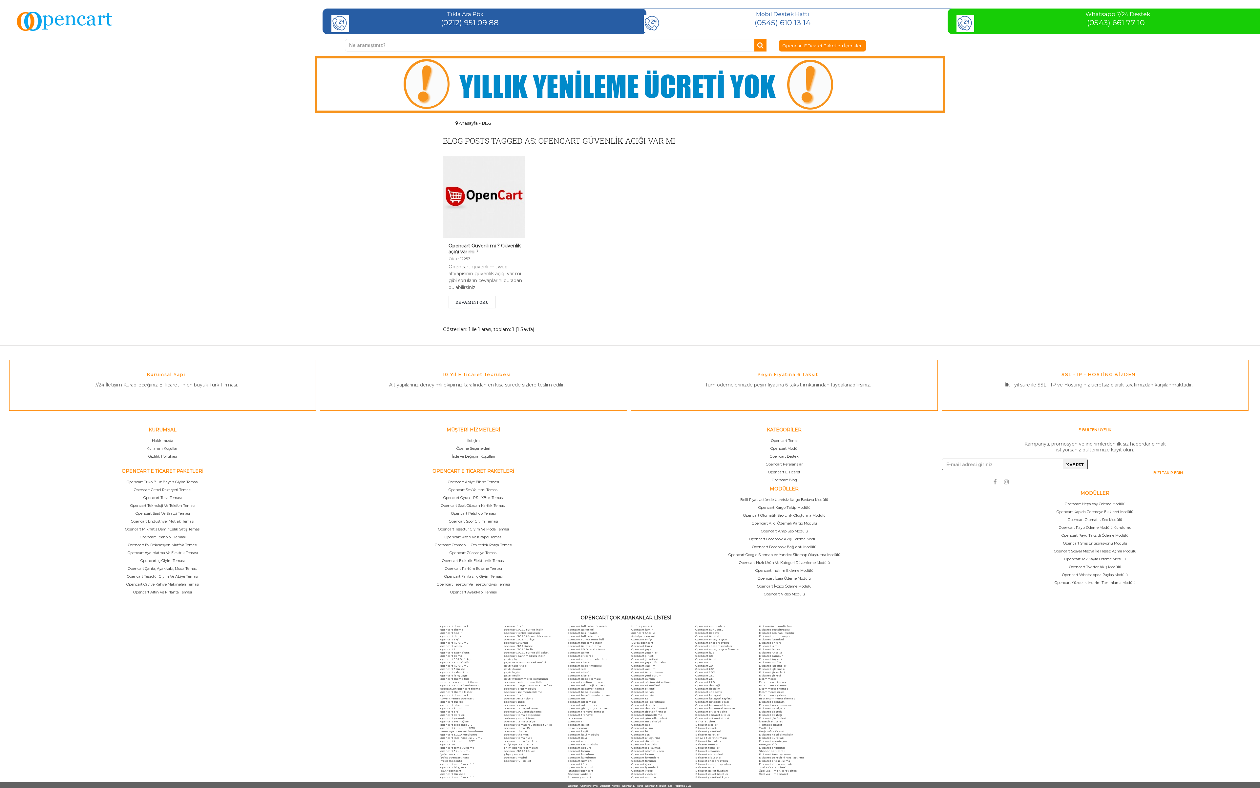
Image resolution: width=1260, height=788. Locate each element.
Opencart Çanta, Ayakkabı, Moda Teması (163, 568)
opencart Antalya (643, 632)
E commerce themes (773, 688)
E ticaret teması (706, 744)
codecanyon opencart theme (460, 688)
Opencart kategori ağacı (712, 701)
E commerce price (771, 692)
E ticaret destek (770, 711)
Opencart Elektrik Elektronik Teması (473, 560)
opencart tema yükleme (457, 747)
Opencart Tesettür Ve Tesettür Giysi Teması (473, 584)
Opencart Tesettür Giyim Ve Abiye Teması (162, 576)
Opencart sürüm (643, 678)
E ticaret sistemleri (709, 754)
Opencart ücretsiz (708, 636)
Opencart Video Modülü (784, 594)
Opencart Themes (610, 785)
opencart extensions (455, 652)
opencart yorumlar (453, 718)
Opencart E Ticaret (784, 472)
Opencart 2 (702, 662)
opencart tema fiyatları (520, 741)
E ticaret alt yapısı (708, 757)
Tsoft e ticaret (769, 728)
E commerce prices (772, 695)
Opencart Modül (784, 448)
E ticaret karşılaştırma (775, 754)
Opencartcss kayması (646, 747)
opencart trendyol (580, 714)
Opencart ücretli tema (647, 672)
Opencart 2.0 (704, 665)
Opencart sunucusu (709, 629)
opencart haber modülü (585, 665)
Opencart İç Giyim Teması (162, 560)
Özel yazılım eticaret (773, 774)
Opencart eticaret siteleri (713, 714)
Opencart (573, 785)
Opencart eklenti (643, 688)
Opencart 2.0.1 (704, 669)
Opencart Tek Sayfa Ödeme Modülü (1095, 559)
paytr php (511, 659)
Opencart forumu (643, 760)
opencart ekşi (449, 639)
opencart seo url (579, 747)
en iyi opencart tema (518, 744)
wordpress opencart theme (459, 682)
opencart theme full (454, 678)
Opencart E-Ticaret (632, 785)
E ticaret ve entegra (773, 741)
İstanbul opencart (580, 770)
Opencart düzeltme (645, 741)
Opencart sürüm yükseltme (651, 682)
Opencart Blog (784, 480)
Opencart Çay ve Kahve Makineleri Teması (162, 584)
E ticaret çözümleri (772, 718)
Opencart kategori (708, 695)
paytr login (512, 672)
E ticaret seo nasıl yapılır (776, 632)
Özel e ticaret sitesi (773, 767)
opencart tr (576, 721)
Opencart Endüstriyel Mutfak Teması (162, 521)
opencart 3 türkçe (452, 669)
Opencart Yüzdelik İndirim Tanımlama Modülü (1095, 582)
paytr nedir (512, 675)
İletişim (473, 440)
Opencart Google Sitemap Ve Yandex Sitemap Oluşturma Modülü (784, 554)
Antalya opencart (643, 636)
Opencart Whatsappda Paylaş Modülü (1095, 574)
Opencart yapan (642, 649)
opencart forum (579, 751)
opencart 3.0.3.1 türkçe (519, 639)
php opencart (513, 754)
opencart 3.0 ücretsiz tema (523, 711)
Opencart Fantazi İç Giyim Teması (473, 576)
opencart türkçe (451, 701)
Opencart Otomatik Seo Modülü (1095, 519)
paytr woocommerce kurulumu (526, 678)
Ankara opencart (579, 777)
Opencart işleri (641, 764)
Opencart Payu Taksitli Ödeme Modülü (1094, 535)
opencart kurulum (581, 754)
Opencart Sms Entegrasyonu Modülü (1095, 543)
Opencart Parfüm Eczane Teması (473, 568)
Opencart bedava (707, 632)
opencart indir (514, 626)
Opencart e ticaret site (711, 711)
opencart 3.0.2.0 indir (455, 662)
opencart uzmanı (580, 760)
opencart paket (578, 652)
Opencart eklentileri (645, 685)
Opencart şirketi (642, 655)
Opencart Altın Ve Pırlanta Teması (162, 592)
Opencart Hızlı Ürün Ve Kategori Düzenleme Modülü (784, 562)
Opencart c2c (704, 655)
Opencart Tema (784, 440)
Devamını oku (472, 302)
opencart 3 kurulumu (455, 751)
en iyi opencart (578, 728)
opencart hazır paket (583, 632)
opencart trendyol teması (586, 711)
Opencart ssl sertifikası (648, 701)
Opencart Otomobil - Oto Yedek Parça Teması (473, 545)
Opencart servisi (643, 695)
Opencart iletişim (707, 688)
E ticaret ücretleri (708, 734)
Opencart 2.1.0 (704, 675)
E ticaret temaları (708, 747)
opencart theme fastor (456, 692)
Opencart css (640, 734)
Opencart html (641, 731)
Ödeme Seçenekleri (473, 448)
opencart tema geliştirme (522, 714)
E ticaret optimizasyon (775, 636)
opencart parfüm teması (585, 682)
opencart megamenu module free (528, 685)
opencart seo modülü (583, 744)
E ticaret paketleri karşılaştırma (782, 757)
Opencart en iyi (642, 639)
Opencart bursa (642, 646)
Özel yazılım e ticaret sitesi (778, 770)
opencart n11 (576, 698)
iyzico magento (451, 760)
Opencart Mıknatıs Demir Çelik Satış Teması (162, 529)
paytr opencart (450, 770)
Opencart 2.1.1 (704, 678)
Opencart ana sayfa (708, 692)
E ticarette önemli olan (775, 626)
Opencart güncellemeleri (649, 718)
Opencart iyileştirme (646, 737)
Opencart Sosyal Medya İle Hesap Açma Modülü (1095, 551)
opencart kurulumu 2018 (457, 728)
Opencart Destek (784, 456)
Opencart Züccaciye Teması (473, 552)
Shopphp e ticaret (772, 751)
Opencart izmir (642, 629)
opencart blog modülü (456, 724)
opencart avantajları (454, 721)
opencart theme (451, 629)
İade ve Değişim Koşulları (473, 456)
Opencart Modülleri (655, 785)
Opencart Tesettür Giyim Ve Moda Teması (473, 529)
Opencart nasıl (641, 724)
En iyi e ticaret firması (711, 737)
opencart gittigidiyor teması (588, 708)
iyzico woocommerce (454, 754)
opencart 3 (447, 649)
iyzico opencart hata (454, 757)
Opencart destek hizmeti (649, 708)
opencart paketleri (581, 629)
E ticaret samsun (771, 655)
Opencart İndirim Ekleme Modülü (784, 570)
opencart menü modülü (457, 764)
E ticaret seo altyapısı (774, 629)
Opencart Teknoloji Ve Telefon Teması (162, 505)
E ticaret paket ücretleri (712, 774)
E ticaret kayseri (770, 659)
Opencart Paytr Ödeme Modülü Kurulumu (1095, 527)
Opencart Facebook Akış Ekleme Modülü (784, 539)
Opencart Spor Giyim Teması (473, 521)
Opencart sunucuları (710, 626)
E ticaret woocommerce (775, 705)
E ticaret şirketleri (772, 672)
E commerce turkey (772, 682)
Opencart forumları (645, 757)
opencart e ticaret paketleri (587, 659)
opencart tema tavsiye (520, 721)
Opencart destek (643, 705)
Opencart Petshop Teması (473, 513)
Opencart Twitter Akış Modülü (1095, 567)
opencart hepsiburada (584, 692)
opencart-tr (448, 744)
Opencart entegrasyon (711, 639)
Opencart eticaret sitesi (712, 718)
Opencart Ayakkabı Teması (473, 592)
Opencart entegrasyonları (713, 646)
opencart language (454, 675)
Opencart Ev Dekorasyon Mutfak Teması (162, 545)
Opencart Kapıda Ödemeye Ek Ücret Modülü (1095, 511)
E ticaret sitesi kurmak (775, 764)
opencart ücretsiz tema (584, 646)
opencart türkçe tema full (586, 639)
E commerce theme (773, 685)
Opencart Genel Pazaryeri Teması (162, 489)
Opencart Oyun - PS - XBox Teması (473, 497)
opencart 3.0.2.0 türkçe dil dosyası (527, 636)
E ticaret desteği (771, 714)
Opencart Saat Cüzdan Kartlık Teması (473, 505)
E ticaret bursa (769, 649)
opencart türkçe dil (454, 774)
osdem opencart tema (520, 718)
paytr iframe (513, 669)
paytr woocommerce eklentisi (525, 662)
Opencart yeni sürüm (646, 675)
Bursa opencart (642, 642)
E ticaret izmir (769, 646)
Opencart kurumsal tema (713, 705)
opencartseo (576, 741)
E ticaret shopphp (772, 747)
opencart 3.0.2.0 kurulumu (458, 734)
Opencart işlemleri (644, 767)
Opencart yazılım (643, 665)
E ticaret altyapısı (708, 751)
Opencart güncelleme (646, 714)
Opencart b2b (704, 652)
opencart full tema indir (585, 642)
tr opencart (576, 718)
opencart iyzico (451, 646)
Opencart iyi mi (642, 728)
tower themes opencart (457, 698)
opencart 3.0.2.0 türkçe (456, 659)
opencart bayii (578, 731)
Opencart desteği (707, 685)
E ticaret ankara (770, 642)
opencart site (577, 669)
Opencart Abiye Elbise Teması (473, 482)
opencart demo (451, 636)
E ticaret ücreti (706, 767)
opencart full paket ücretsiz (587, 626)
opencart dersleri (452, 714)
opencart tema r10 (517, 728)
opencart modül (515, 757)
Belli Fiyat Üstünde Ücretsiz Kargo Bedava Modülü (784, 499)
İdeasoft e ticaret (771, 721)
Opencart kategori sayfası (713, 698)
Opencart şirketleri (644, 659)
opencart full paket (517, 760)
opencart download (454, 626)
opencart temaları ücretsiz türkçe (528, 724)
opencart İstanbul (580, 767)
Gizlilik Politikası (162, 456)
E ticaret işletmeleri (773, 665)
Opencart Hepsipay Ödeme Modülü (1095, 504)
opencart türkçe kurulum (522, 632)
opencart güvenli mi (454, 705)
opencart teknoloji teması (586, 685)
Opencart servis (642, 692)
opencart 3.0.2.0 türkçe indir (523, 629)
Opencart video (642, 770)
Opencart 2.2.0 (705, 682)
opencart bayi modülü (583, 734)
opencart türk (577, 764)
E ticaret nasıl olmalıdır (776, 734)
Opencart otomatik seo (647, 751)
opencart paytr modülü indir (524, 655)
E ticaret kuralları (771, 737)
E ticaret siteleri (707, 724)
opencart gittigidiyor (583, 705)
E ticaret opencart (772, 701)
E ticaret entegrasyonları (713, 764)
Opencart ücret (706, 659)
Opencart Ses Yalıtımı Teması (473, 489)
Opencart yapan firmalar (648, 662)
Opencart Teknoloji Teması (163, 537)
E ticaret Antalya (771, 652)
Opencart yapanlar (644, 652)
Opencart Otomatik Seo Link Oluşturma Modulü (784, 515)
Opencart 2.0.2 (705, 672)
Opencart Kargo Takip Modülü (784, 507)
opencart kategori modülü (523, 682)
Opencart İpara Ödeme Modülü (784, 578)
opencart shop (514, 701)
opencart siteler (579, 662)
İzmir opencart (641, 626)
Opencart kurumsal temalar (715, 708)
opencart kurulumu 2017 (457, 741)
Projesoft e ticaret (772, 731)
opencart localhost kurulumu (461, 737)
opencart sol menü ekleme (523, 692)
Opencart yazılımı (644, 669)
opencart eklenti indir (456, 672)
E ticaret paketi (706, 728)
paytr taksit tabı (515, 665)
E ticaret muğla (770, 662)
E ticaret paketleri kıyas (712, 777)
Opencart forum (642, 754)
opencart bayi (577, 737)
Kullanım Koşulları (162, 448)
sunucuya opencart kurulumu (461, 731)
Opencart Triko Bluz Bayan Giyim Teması (163, 482)
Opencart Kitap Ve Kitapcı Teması (473, 537)
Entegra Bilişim (770, 744)
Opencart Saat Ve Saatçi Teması (163, 513)
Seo (670, 785)
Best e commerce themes (777, 698)
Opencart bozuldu (644, 744)
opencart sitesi (578, 672)
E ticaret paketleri (708, 731)
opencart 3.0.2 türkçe (518, 646)
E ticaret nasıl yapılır (774, 708)
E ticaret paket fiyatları (711, 770)
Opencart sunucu (643, 777)
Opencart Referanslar (784, 464)
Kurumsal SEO (683, 785)
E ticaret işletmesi (772, 669)
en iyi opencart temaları (521, 747)
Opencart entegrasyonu (712, 642)
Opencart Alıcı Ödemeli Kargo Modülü (784, 523)
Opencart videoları (644, 774)
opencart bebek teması (584, 678)
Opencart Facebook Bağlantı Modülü (784, 547)
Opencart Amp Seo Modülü (784, 531)
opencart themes (516, 734)
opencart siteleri (580, 675)
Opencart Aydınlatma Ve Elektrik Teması (163, 552)
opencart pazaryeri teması (586, 688)
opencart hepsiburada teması (589, 695)
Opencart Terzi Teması (162, 497)
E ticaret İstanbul (771, 639)
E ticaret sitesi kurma (774, 760)
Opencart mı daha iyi (646, 721)
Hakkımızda (162, 440)
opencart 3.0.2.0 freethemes (459, 685)
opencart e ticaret (580, 655)
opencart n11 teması (582, 701)
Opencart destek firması (648, 711)
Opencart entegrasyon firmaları (718, 649)
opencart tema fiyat (518, 737)
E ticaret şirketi (770, 675)
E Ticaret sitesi (706, 721)
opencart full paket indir (585, 636)
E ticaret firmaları (708, 741)
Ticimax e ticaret (770, 724)
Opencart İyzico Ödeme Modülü (784, 586)
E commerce (767, 678)
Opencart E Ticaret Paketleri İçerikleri (822, 45)
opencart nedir (451, 632)
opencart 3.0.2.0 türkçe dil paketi (527, 652)
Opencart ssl (640, 698)
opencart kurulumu (454, 642)
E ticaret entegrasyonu (711, 760)
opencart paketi (579, 724)
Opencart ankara (579, 774)
